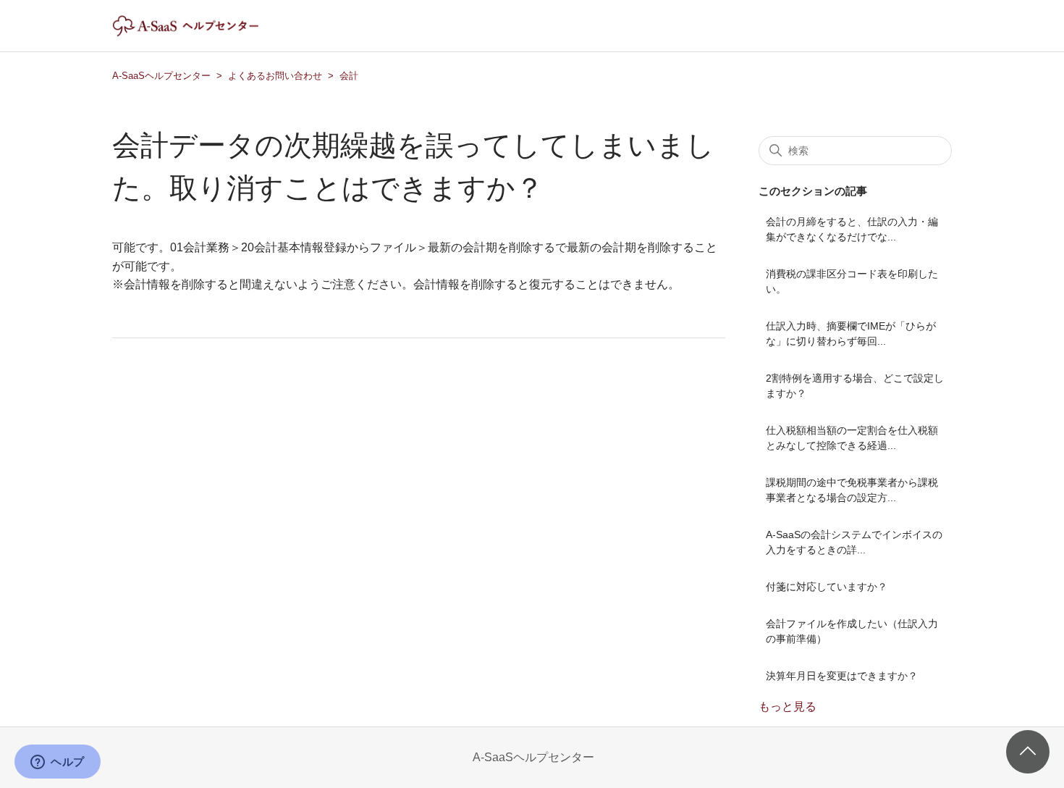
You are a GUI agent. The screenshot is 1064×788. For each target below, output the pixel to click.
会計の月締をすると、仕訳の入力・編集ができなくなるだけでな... (852, 229)
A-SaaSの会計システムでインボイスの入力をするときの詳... (854, 542)
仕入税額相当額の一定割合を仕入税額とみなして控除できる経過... (852, 437)
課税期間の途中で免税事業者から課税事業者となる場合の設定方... (852, 490)
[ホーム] (198, 33)
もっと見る (787, 706)
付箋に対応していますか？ (826, 586)
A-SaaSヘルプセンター (161, 75)
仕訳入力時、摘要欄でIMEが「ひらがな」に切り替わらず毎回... (851, 333)
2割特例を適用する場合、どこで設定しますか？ (855, 385)
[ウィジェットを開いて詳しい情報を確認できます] (57, 763)
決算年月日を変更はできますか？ (842, 676)
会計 (348, 75)
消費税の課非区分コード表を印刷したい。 (852, 281)
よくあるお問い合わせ (275, 75)
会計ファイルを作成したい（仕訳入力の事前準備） (852, 631)
